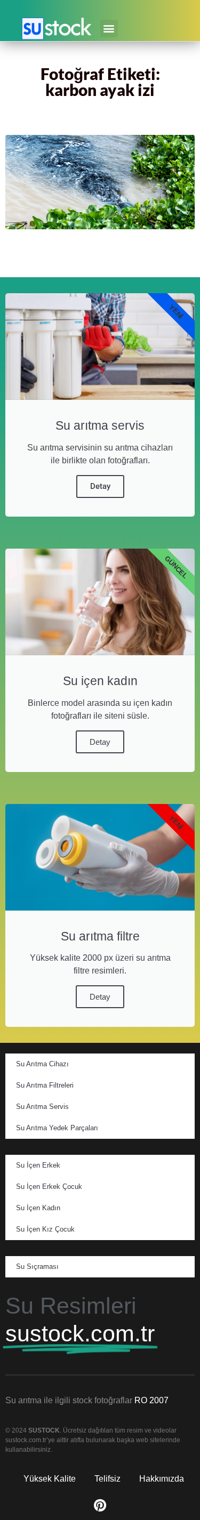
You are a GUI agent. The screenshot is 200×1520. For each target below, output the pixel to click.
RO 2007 (151, 1400)
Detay (100, 486)
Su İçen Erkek (38, 1165)
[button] (109, 28)
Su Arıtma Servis (42, 1107)
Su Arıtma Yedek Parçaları (57, 1128)
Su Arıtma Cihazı (42, 1064)
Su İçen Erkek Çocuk (49, 1187)
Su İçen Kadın (38, 1208)
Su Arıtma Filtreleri (45, 1085)
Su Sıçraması (37, 1266)
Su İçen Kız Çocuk (45, 1229)
